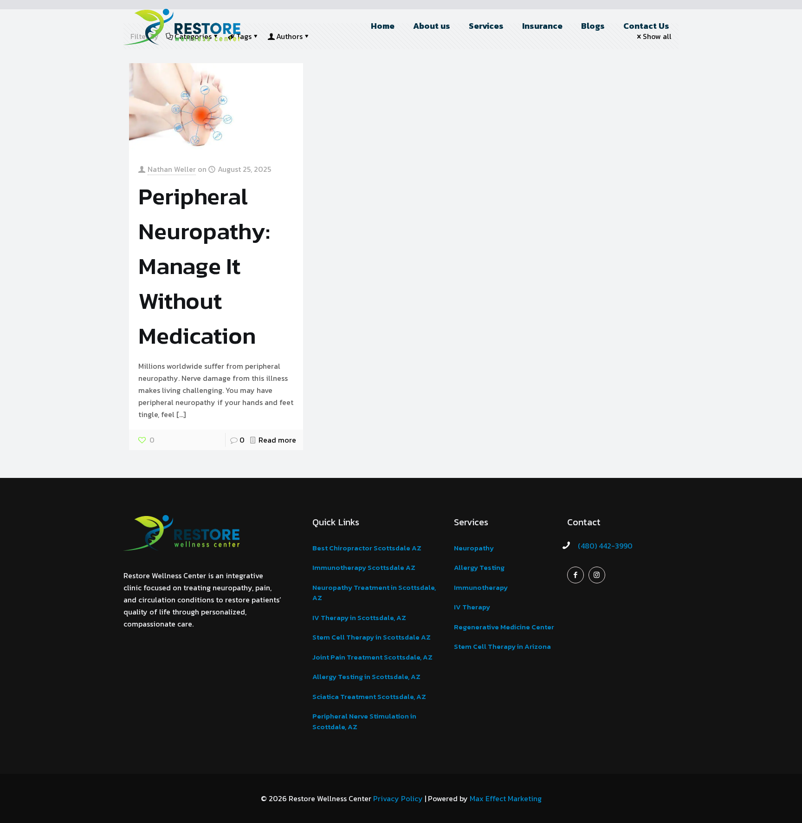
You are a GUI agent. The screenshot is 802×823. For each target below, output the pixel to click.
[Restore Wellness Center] (181, 26)
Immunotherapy (481, 587)
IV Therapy (472, 606)
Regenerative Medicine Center (504, 626)
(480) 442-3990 (605, 545)
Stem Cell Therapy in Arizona (502, 646)
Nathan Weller (172, 169)
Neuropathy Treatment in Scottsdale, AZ (374, 592)
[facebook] (575, 575)
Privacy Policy (398, 798)
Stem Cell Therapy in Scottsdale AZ (371, 637)
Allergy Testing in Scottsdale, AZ (366, 676)
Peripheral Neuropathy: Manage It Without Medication (204, 266)
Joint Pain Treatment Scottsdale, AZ (372, 657)
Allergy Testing (479, 567)
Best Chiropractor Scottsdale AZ (366, 547)
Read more (277, 439)
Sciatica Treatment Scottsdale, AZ (369, 696)
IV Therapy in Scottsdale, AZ (359, 617)
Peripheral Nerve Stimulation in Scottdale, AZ (364, 721)
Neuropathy (474, 547)
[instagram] (597, 575)
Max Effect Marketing (506, 798)
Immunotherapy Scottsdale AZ (363, 567)
